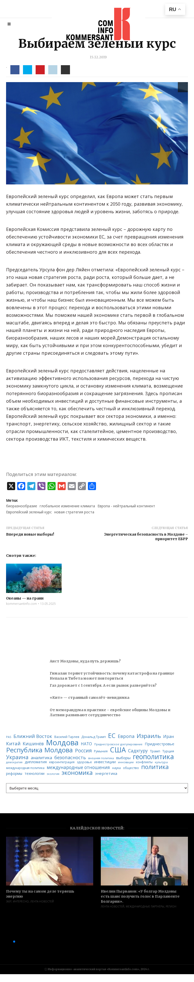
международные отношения (78, 767)
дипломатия (36, 762)
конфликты (144, 762)
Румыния (101, 751)
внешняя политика (101, 758)
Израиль (149, 736)
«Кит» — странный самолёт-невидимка (89, 697)
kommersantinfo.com (21, 604)
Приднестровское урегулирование (118, 744)
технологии (34, 773)
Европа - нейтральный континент (126, 506)
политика (155, 767)
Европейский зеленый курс (29, 512)
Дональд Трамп (93, 736)
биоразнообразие (21, 506)
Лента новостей (42, 901)
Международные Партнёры (145, 906)
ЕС (111, 736)
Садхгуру (138, 751)
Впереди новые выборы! (30, 534)
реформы (14, 773)
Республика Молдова (39, 750)
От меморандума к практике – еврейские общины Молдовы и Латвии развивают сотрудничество (110, 712)
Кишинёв (33, 743)
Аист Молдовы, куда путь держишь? (85, 661)
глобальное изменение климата (67, 506)
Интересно (21, 901)
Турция (168, 751)
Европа (126, 736)
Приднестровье (159, 744)
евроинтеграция (62, 762)
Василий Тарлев (66, 736)
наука (116, 768)
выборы (123, 758)
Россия (83, 750)
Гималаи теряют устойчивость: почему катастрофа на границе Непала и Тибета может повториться (112, 676)
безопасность (70, 757)
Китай (13, 743)
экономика (77, 773)
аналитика (41, 758)
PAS (8, 737)
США (118, 749)
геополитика (153, 756)
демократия (14, 762)
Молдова (62, 742)
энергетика (106, 773)
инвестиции (105, 762)
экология (53, 774)
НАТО (86, 744)
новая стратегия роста (74, 512)
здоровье (84, 762)
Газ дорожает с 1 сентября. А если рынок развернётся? (103, 685)
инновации (126, 762)
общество (131, 768)
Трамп (155, 751)
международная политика (25, 768)
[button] (6, 942)
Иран (168, 736)
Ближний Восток (32, 736)
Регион (171, 906)
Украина (17, 757)
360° (8, 901)
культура (161, 762)
